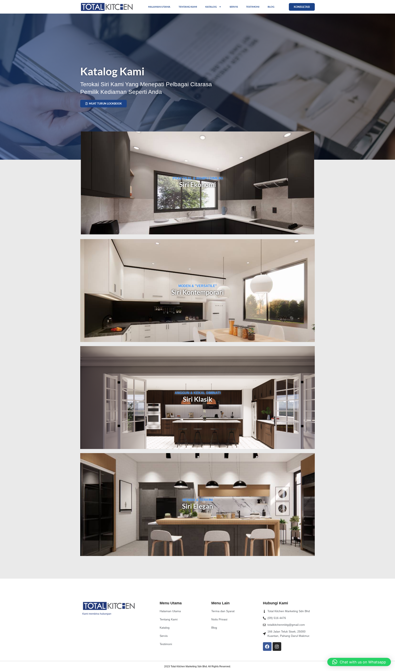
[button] (359, 662)
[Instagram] (277, 646)
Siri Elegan (197, 506)
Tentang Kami (188, 6)
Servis (234, 6)
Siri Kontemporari (197, 292)
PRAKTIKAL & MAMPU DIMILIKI (198, 178)
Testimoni (252, 6)
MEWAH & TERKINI (197, 500)
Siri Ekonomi (197, 184)
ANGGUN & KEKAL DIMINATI (198, 393)
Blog (271, 6)
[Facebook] (267, 646)
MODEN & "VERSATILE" (197, 286)
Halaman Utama (159, 6)
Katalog (211, 6)
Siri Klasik (197, 399)
